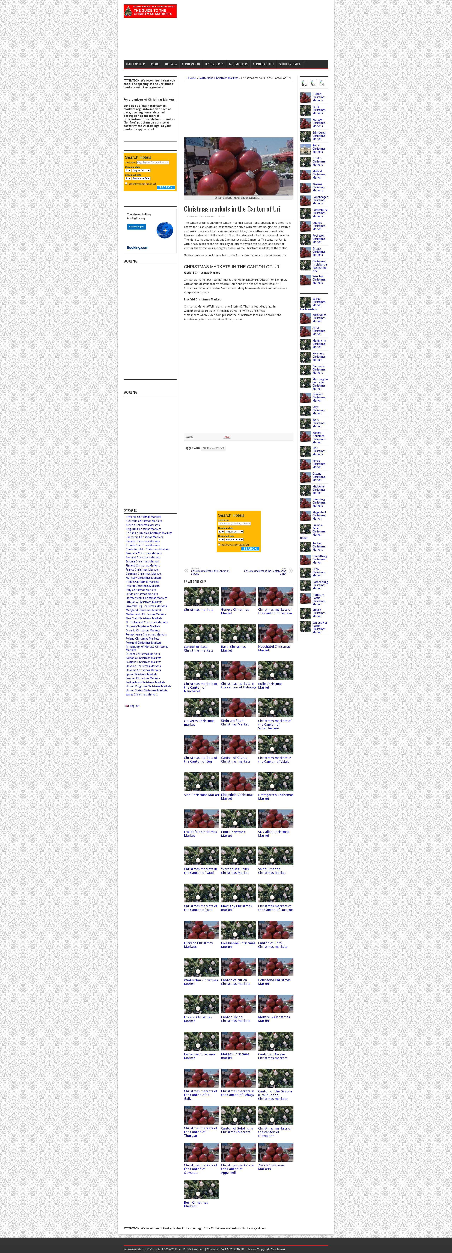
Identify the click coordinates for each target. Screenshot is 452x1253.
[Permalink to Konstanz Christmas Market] (305, 361)
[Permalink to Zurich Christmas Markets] (275, 1160)
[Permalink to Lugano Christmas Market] (201, 1012)
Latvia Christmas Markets (142, 594)
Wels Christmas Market (319, 423)
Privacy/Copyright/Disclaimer (266, 1249)
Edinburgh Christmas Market (319, 136)
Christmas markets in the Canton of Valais (274, 759)
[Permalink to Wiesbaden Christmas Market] (305, 323)
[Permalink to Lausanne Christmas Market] (201, 1049)
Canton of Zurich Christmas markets (235, 982)
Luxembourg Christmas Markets (146, 606)
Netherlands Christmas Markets (146, 614)
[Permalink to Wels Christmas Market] (305, 428)
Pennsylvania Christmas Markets (146, 634)
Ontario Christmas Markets (143, 630)
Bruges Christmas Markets (319, 252)
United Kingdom (135, 64)
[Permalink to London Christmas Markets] (305, 166)
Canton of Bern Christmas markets (272, 944)
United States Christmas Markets (146, 690)
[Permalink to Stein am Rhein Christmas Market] (238, 716)
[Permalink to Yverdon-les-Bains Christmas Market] (238, 864)
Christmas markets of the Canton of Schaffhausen (275, 724)
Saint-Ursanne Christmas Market (272, 871)
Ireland (154, 64)
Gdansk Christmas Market (319, 226)
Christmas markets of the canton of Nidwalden (275, 1132)
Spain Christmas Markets (141, 674)
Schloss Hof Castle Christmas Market (320, 627)
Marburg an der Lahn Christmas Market (320, 384)
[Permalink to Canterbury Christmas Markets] (305, 218)
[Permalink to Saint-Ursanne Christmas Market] (275, 864)
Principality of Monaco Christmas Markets (147, 648)
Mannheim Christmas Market (319, 344)
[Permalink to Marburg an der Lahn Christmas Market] (305, 387)
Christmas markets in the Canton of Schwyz (210, 571)
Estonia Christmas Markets (143, 561)
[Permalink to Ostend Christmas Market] (305, 481)
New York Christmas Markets (144, 618)
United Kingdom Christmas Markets (148, 686)
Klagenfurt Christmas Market (319, 515)
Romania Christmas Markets (143, 658)
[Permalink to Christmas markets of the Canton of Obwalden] (201, 1160)
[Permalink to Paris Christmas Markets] (305, 115)
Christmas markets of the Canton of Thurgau (200, 1131)
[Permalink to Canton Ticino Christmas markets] (238, 1012)
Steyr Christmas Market (319, 410)
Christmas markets (198, 610)
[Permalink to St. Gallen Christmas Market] (275, 827)
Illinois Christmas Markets (142, 581)
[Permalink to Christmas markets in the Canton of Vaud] (201, 864)
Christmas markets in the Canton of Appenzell (237, 1168)
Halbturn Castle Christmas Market (319, 599)
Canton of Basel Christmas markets (198, 648)
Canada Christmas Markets (143, 541)
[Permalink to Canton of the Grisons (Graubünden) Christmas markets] (275, 1086)
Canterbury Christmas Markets (320, 213)
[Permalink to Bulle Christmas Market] (275, 679)
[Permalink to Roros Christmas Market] (305, 469)
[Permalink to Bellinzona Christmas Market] (275, 975)
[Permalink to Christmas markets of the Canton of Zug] (201, 753)
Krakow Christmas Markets (319, 187)
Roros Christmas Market (319, 464)
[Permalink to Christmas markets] (201, 605)
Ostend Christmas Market (319, 477)
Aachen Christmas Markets (319, 546)
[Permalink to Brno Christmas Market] (305, 577)
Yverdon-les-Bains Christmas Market (235, 871)
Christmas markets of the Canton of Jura (200, 908)
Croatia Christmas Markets (143, 545)
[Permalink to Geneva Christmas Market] (238, 605)
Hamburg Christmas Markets (319, 502)
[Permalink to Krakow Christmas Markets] (305, 192)
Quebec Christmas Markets (143, 654)
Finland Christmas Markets (143, 565)
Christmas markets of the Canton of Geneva (275, 611)
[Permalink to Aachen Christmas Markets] (305, 551)
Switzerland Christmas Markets (218, 78)
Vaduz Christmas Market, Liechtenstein (312, 304)
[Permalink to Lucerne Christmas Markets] (201, 938)
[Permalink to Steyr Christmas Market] (305, 415)
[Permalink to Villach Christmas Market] (305, 618)
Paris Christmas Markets (319, 110)
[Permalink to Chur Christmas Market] (238, 827)
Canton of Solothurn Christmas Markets (237, 1130)
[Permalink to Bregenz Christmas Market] (305, 402)
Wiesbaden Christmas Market (319, 318)
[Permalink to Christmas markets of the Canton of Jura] (201, 901)
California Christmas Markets (144, 537)
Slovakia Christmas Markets (143, 666)
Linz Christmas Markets (319, 451)
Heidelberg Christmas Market (320, 559)
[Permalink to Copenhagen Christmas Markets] (305, 205)
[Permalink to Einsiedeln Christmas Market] (238, 790)
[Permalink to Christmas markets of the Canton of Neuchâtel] (201, 679)
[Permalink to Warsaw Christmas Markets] (305, 127)
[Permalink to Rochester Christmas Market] (305, 243)
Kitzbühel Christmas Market (319, 490)
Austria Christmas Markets (143, 525)
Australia (171, 64)
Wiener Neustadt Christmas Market (319, 437)
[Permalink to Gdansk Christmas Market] (305, 231)
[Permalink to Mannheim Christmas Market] (305, 348)
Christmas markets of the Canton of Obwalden (200, 1168)
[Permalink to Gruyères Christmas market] (201, 716)
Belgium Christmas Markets (143, 529)
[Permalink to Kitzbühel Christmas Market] (305, 494)
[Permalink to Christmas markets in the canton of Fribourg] (238, 679)
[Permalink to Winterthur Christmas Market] (201, 975)
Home (192, 78)
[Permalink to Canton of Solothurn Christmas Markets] (238, 1123)
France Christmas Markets (142, 569)
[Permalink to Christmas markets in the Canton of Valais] (275, 753)
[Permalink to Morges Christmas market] (238, 1049)
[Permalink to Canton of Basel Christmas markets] (201, 642)
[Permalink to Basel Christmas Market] (238, 642)
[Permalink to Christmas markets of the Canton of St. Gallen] (201, 1086)
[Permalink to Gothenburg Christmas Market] (305, 590)
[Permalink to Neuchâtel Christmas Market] (275, 642)
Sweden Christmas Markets (143, 678)
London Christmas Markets (319, 161)
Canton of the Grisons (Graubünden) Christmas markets (275, 1095)
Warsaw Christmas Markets (319, 123)
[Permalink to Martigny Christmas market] (238, 901)
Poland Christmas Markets (142, 638)
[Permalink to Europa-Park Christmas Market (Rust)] (305, 533)
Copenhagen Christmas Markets (320, 200)
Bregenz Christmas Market (319, 397)
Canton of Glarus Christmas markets (235, 759)
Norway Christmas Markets (143, 626)
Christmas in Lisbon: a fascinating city (320, 266)
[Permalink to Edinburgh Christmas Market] (305, 140)
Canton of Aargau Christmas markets (272, 1056)
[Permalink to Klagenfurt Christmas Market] (305, 520)
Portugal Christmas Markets (143, 642)
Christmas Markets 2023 (213, 448)
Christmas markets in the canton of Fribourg (238, 685)
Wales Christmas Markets (142, 694)
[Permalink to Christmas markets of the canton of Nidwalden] (275, 1123)
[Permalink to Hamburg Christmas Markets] (305, 507)
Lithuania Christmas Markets (144, 602)
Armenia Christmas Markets (143, 517)
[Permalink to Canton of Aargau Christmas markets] (275, 1049)
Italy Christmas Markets (141, 590)
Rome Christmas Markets (319, 148)
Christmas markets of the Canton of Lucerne (275, 908)
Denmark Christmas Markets (319, 369)
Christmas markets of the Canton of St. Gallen (265, 571)
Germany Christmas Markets (144, 573)
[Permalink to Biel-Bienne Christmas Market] (238, 938)
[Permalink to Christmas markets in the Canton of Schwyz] (238, 1086)
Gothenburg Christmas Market (320, 585)
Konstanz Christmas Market (319, 357)
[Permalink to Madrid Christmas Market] (305, 179)
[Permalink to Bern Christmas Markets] (201, 1198)
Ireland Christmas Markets (142, 586)
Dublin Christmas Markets (319, 97)
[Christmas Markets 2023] (150, 15)
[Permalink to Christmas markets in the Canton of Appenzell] (238, 1160)
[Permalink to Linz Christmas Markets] (305, 456)
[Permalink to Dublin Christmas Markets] (305, 102)
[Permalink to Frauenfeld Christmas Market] (201, 827)
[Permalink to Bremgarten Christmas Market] (275, 790)
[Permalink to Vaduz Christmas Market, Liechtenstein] (305, 307)
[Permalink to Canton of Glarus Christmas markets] (238, 753)
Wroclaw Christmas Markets (319, 279)
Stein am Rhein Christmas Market (235, 722)
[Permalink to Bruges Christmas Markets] (305, 256)
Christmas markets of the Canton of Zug (200, 759)
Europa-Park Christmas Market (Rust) (312, 531)
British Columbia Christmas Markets (149, 533)
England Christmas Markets (143, 557)
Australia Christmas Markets (144, 521)
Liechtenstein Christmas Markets (146, 598)
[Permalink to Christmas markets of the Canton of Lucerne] (275, 901)
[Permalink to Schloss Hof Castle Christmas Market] (305, 630)
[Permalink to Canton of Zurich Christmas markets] (238, 975)
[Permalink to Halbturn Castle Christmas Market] (305, 603)
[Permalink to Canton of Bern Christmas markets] (275, 938)
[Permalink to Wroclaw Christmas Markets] (305, 284)
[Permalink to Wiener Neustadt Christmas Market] (305, 441)
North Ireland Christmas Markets (147, 622)
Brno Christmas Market (319, 572)
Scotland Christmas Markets (143, 662)
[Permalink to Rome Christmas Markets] (305, 153)
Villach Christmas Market (319, 613)
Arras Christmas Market (319, 331)
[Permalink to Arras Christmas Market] (305, 336)
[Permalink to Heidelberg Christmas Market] (305, 564)
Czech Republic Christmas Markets (148, 549)
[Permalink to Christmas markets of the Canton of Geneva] (275, 605)
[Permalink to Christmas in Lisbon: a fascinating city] (305, 269)
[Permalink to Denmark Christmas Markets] (305, 374)
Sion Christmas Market (201, 795)
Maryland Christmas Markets (144, 610)
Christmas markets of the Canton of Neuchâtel (200, 687)
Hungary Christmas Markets (143, 577)
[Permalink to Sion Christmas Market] (201, 790)
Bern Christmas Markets (196, 1204)
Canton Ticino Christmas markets (235, 1019)
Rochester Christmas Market (319, 239)
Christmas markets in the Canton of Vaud (200, 871)
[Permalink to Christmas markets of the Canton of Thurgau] (201, 1123)
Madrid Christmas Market (319, 174)
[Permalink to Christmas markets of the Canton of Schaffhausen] (275, 716)
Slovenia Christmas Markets (143, 670)
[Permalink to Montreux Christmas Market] (275, 1012)
